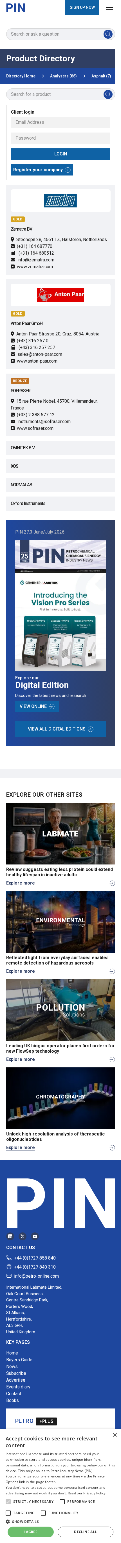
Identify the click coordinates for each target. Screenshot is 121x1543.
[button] (8, 1501)
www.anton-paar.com (37, 361)
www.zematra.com (35, 266)
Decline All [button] (85, 1531)
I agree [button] (30, 1531)
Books (12, 1400)
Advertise (15, 1380)
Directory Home (20, 76)
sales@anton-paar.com (39, 354)
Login (60, 154)
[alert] (60, 1486)
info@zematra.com (35, 260)
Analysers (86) (63, 76)
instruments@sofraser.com (44, 421)
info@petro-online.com (36, 1276)
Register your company (38, 169)
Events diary (18, 1387)
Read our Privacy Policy (87, 1493)
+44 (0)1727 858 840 (35, 1258)
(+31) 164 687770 (34, 246)
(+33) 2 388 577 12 (36, 414)
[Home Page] (15, 7)
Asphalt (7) (101, 76)
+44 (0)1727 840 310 (35, 1267)
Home (12, 1353)
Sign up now (82, 7)
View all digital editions (57, 729)
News (12, 1366)
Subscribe (16, 1373)
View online (33, 706)
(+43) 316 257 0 (32, 340)
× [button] (115, 1435)
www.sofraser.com (35, 428)
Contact (13, 1393)
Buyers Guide (19, 1359)
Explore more (20, 883)
